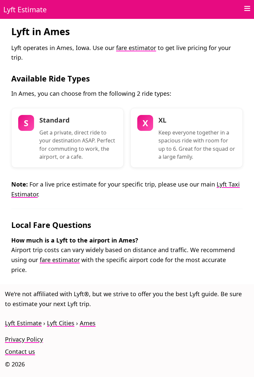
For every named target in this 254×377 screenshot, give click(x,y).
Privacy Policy (24, 339)
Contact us (20, 351)
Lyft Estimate (25, 9)
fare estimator (136, 48)
